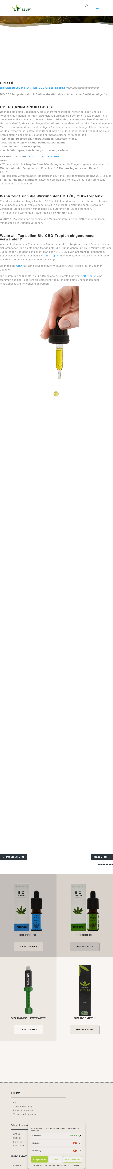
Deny (55, 1159)
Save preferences (72, 1159)
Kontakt (17, 1166)
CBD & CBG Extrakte (23, 1146)
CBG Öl (17, 1138)
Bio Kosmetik (19, 1142)
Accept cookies (39, 1159)
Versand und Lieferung (24, 1114)
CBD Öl (17, 1134)
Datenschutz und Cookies (44, 1165)
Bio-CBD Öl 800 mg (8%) (49, 87)
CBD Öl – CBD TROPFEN (43, 156)
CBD (19, 265)
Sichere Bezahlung (22, 1106)
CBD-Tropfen (52, 255)
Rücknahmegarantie (23, 1110)
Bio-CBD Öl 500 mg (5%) (16, 87)
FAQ (15, 1102)
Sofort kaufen (28, 946)
